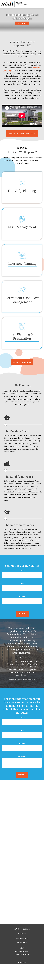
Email (22, 583)
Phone (22, 596)
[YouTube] (25, 933)
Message (22, 756)
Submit (22, 775)
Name (22, 570)
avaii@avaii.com (22, 942)
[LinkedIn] (21, 933)
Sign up (22, 614)
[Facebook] (18, 933)
